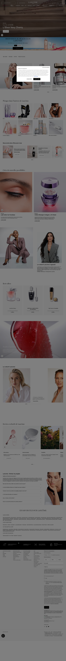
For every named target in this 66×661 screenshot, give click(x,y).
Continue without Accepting (45, 67)
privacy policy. (36, 76)
